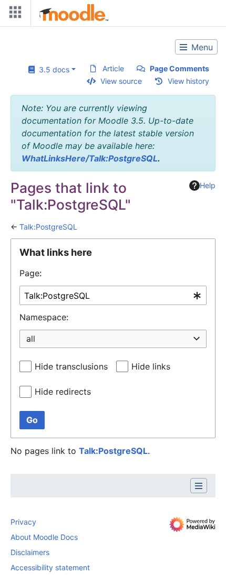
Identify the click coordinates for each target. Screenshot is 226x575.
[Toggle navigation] (13, 14)
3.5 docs (52, 69)
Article (113, 68)
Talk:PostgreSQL (48, 226)
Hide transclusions (71, 366)
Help (207, 185)
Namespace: (43, 317)
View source (121, 81)
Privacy (23, 521)
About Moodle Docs (44, 537)
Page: (30, 273)
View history (188, 81)
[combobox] (113, 295)
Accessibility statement (50, 567)
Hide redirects (63, 391)
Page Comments (179, 68)
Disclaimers (30, 552)
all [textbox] (30, 338)
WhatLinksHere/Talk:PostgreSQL (90, 158)
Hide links (150, 366)
